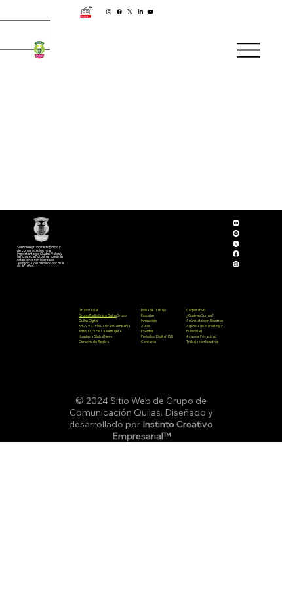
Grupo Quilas (88, 310)
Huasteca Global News (95, 336)
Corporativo (195, 310)
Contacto (148, 342)
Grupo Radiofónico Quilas (98, 315)
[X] (130, 12)
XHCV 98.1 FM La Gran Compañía (104, 326)
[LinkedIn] (140, 12)
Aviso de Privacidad (201, 336)
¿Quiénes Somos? (200, 315)
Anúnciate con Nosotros (204, 321)
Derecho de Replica (94, 342)
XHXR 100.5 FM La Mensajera (100, 331)
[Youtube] (150, 12)
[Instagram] (109, 12)
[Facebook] (119, 12)
